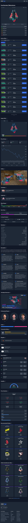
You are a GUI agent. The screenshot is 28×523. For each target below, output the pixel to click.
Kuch (26, 240)
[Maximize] (26, 123)
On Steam (25, 7)
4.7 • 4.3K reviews (3, 98)
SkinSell (3, 91)
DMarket (3, 105)
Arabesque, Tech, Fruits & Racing (5, 514)
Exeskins (3, 72)
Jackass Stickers (3, 515)
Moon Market (4, 110)
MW (9, 206)
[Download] (2, 184)
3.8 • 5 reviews (3, 93)
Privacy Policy (12, 518)
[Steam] (7, 507)
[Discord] (1, 507)
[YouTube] (5, 507)
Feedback (12, 514)
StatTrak (14, 24)
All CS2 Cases (18, 515)
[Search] (25, 1)
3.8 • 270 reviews (3, 112)
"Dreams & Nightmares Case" (23, 244)
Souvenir (22, 24)
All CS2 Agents (18, 518)
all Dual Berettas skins (16, 498)
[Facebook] (4, 507)
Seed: (6, 219)
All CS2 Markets (18, 519)
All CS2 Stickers (18, 514)
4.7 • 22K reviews (3, 51)
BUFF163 (3, 58)
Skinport (3, 82)
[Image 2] (12, 184)
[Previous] (1, 219)
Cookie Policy (12, 519)
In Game (3, 7)
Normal (6, 24)
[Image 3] (13, 184)
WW (19, 206)
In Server (14, 7)
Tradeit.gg (3, 49)
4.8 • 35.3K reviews (3, 84)
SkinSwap (3, 68)
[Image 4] (14, 184)
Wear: (18, 219)
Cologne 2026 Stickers (3, 518)
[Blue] (7, 326)
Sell (14, 40)
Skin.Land (3, 96)
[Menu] (26, 1)
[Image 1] (11, 184)
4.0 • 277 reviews (3, 79)
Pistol (26, 228)
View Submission (24, 241)
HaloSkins (3, 77)
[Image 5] (15, 184)
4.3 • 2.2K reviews (3, 70)
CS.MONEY (4, 63)
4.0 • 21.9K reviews (3, 107)
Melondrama (25, 231)
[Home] (3, 1)
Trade (23, 40)
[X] (3, 507)
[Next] (13, 219)
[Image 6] (16, 184)
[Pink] (20, 326)
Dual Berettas (25, 230)
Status (11, 515)
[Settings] (24, 1)
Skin (26, 227)
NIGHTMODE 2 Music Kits (4, 519)
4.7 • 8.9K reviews (3, 65)
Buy (5, 40)
